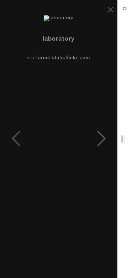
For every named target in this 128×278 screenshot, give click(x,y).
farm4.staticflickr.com (63, 58)
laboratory (58, 39)
